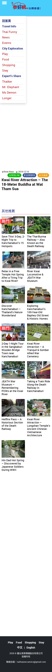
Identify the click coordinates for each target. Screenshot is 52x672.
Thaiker (7, 81)
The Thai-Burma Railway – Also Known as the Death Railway (36, 241)
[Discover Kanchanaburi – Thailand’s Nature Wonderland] (13, 294)
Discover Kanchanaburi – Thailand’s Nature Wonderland (12, 310)
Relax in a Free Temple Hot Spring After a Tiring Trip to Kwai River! (13, 276)
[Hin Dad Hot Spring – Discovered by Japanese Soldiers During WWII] (13, 449)
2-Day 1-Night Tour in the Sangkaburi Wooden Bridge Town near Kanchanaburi (13, 350)
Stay (5, 70)
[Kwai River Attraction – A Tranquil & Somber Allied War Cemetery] (38, 332)
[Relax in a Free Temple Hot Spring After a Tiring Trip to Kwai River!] (13, 259)
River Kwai (9, 171)
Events (6, 43)
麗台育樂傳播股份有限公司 (30, 653)
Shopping (8, 65)
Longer (7, 98)
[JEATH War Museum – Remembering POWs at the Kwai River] (13, 370)
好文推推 (43, 175)
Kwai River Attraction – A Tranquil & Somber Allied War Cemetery (38, 350)
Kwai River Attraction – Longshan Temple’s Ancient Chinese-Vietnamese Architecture (38, 427)
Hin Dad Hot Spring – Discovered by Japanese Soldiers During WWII (13, 465)
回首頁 (6, 21)
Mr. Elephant (10, 87)
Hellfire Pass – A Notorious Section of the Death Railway (12, 424)
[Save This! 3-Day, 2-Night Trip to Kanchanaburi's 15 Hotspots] (13, 225)
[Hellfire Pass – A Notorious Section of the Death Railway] (13, 407)
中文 (19, 647)
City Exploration (12, 48)
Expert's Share (11, 76)
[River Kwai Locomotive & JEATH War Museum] (38, 259)
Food (5, 59)
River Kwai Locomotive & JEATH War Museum (35, 276)
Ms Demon (9, 92)
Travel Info (9, 26)
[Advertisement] (26, 133)
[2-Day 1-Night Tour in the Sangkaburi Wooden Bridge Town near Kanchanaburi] (13, 332)
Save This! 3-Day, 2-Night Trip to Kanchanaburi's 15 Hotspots (13, 241)
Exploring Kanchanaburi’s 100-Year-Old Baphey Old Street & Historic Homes (38, 312)
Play (5, 54)
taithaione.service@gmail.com (31, 661)
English (31, 647)
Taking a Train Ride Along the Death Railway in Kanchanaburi (38, 386)
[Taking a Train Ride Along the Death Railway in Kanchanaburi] (38, 370)
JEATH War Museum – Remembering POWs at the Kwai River (12, 388)
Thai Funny (9, 32)
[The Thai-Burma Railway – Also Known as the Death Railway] (38, 225)
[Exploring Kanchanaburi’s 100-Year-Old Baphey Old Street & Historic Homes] (38, 294)
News (6, 37)
